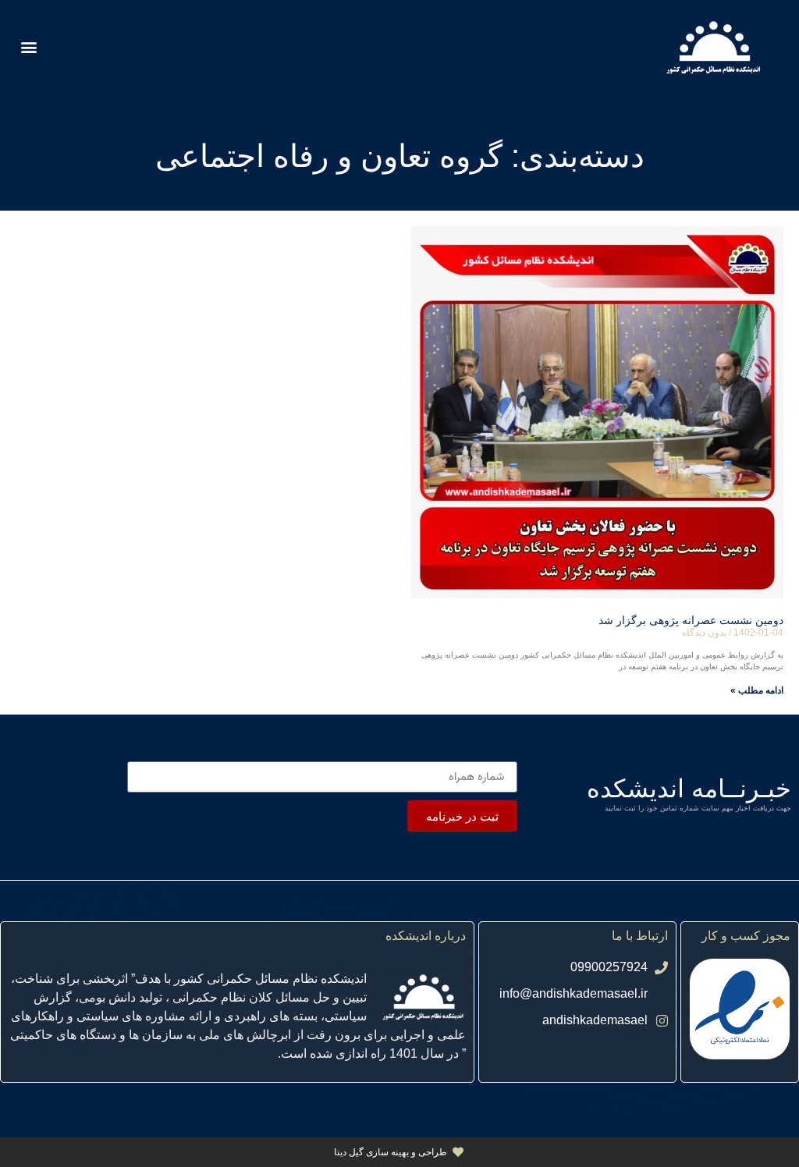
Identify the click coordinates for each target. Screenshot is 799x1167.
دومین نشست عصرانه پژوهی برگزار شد (690, 620)
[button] (28, 47)
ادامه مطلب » (756, 690)
